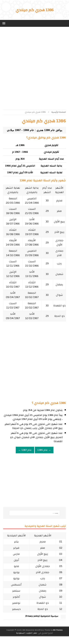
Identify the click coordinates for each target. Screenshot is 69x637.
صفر (59, 210)
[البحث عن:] (34, 513)
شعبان (59, 274)
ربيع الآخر (59, 231)
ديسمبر (16, 608)
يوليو (16, 578)
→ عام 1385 (44, 450)
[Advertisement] (34, 66)
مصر (35, 633)
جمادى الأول (59, 242)
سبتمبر (16, 590)
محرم (59, 200)
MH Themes (58, 630)
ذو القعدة (59, 305)
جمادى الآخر (59, 253)
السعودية (20, 633)
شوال (59, 294)
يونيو (16, 572)
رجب (59, 263)
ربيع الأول (59, 221)
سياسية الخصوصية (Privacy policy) (41, 616)
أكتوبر (16, 596)
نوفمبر (16, 602)
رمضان (59, 284)
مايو (16, 566)
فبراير (16, 547)
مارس (16, 553)
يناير (16, 541)
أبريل (16, 560)
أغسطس (16, 584)
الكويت (29, 633)
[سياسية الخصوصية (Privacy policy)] (63, 617)
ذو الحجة (59, 315)
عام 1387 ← (25, 450)
